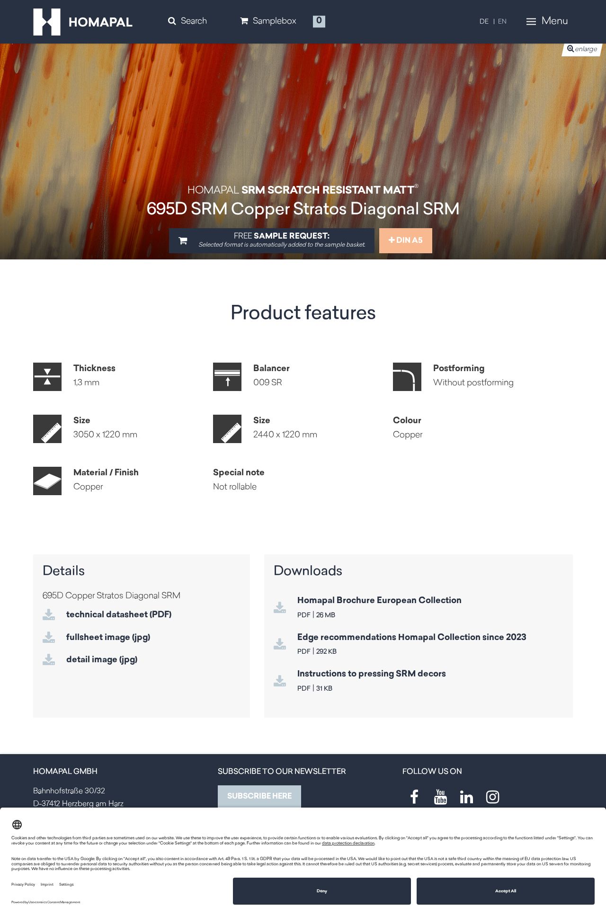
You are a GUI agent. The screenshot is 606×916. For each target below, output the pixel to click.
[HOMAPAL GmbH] (83, 22)
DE (484, 22)
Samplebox (274, 22)
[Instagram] (492, 797)
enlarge (585, 49)
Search (194, 22)
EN (502, 22)
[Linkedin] (466, 797)
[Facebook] (414, 797)
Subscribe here (259, 796)
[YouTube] (440, 797)
